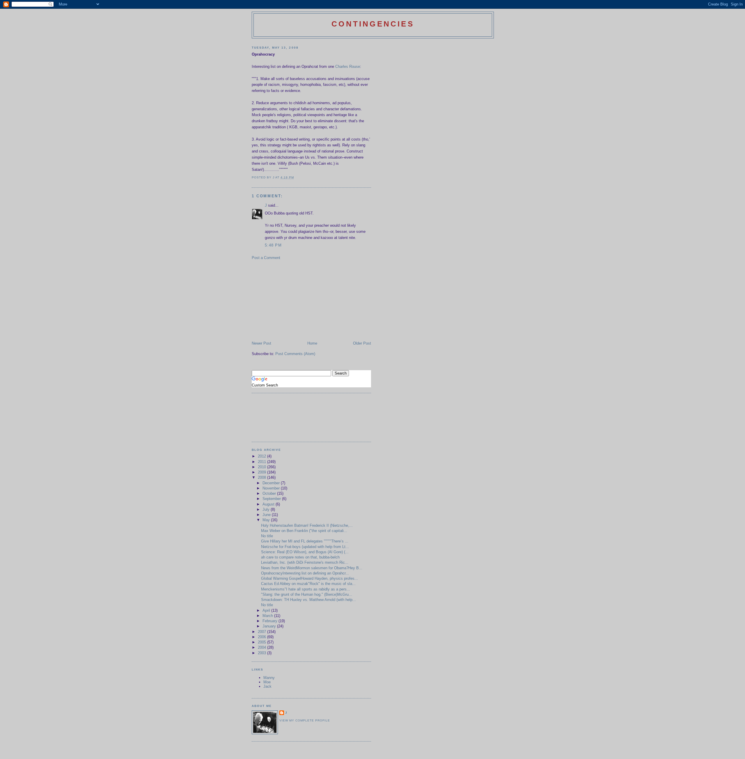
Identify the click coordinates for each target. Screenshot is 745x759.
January (269, 626)
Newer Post (261, 343)
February (270, 621)
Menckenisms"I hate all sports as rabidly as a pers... (305, 589)
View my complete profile (304, 720)
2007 (262, 631)
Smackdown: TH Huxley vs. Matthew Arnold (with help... (308, 599)
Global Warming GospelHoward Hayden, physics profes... (309, 578)
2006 (262, 637)
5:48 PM (273, 245)
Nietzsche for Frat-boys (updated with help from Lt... (305, 547)
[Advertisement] (295, 300)
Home (312, 343)
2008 (262, 477)
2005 (262, 642)
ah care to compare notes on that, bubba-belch (300, 557)
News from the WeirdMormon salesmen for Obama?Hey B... (311, 568)
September (272, 498)
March (268, 615)
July (266, 509)
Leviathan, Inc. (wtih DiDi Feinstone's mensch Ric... (304, 562)
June (267, 514)
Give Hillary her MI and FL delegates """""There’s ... (304, 541)
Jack (267, 686)
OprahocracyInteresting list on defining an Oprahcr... (305, 573)
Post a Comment (266, 258)
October (269, 493)
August (269, 504)
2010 (262, 467)
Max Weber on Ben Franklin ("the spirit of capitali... (304, 531)
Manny (269, 677)
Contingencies (372, 23)
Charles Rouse (347, 66)
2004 (262, 647)
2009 (262, 472)
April (266, 610)
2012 (262, 456)
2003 (262, 653)
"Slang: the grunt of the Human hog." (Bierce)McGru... (306, 594)
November (271, 488)
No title (267, 536)
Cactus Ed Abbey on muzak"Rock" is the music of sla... (308, 583)
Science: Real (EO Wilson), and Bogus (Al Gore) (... (305, 552)
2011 (262, 462)
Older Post (362, 343)
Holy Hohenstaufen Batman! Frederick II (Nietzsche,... (307, 525)
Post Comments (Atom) (295, 354)
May (266, 520)
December (271, 483)
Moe (267, 682)
